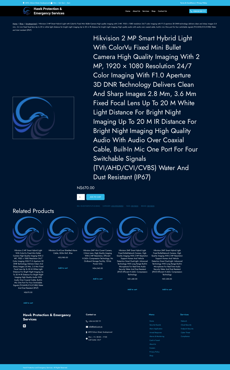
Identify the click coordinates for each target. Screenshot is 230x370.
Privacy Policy (202, 3)
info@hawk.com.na (95, 326)
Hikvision (150, 206)
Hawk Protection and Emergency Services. (38, 367)
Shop (21, 23)
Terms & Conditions (187, 3)
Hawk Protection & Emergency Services (47, 317)
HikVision (134, 206)
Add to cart (95, 197)
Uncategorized (31, 23)
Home (15, 23)
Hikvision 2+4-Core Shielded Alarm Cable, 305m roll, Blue (63, 251)
